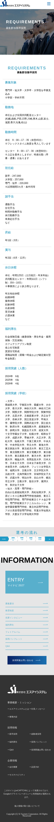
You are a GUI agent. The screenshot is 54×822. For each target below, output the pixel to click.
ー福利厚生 (12, 742)
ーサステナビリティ (16, 775)
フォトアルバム (12, 632)
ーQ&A (11, 750)
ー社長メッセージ (37, 709)
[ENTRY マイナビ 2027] (27, 592)
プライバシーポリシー (21, 794)
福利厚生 (9, 625)
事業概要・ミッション (20, 702)
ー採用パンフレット (38, 742)
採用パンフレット (13, 639)
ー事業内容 (12, 717)
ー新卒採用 (12, 734)
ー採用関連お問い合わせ (40, 750)
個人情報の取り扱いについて (27, 806)
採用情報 (12, 727)
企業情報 (12, 760)
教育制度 (9, 610)
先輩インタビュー (13, 617)
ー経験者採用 (35, 734)
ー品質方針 (34, 767)
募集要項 (9, 603)
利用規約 (37, 794)
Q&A (7, 646)
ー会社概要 (12, 767)
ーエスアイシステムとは (18, 709)
